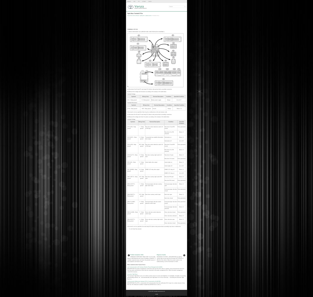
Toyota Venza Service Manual (133, 15)
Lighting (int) (142, 15)
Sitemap (144, 1)
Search (150, 1)
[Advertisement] (156, 23)
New (134, 1)
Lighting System (148, 15)
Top (139, 1)
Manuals (129, 1)
